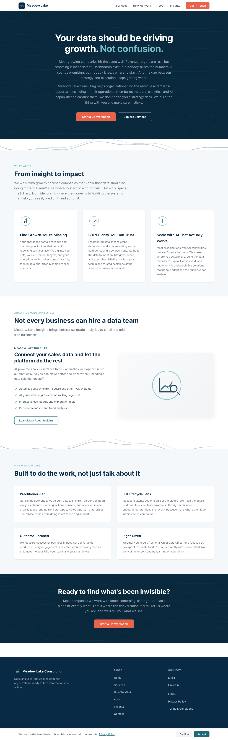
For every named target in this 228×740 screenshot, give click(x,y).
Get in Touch (198, 5)
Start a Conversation (96, 117)
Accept (201, 734)
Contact (119, 713)
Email (171, 677)
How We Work (142, 5)
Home (117, 677)
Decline (184, 734)
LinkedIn (173, 685)
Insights (175, 5)
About (160, 5)
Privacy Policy (177, 701)
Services (121, 5)
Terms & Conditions (180, 708)
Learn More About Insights (36, 420)
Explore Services (135, 117)
